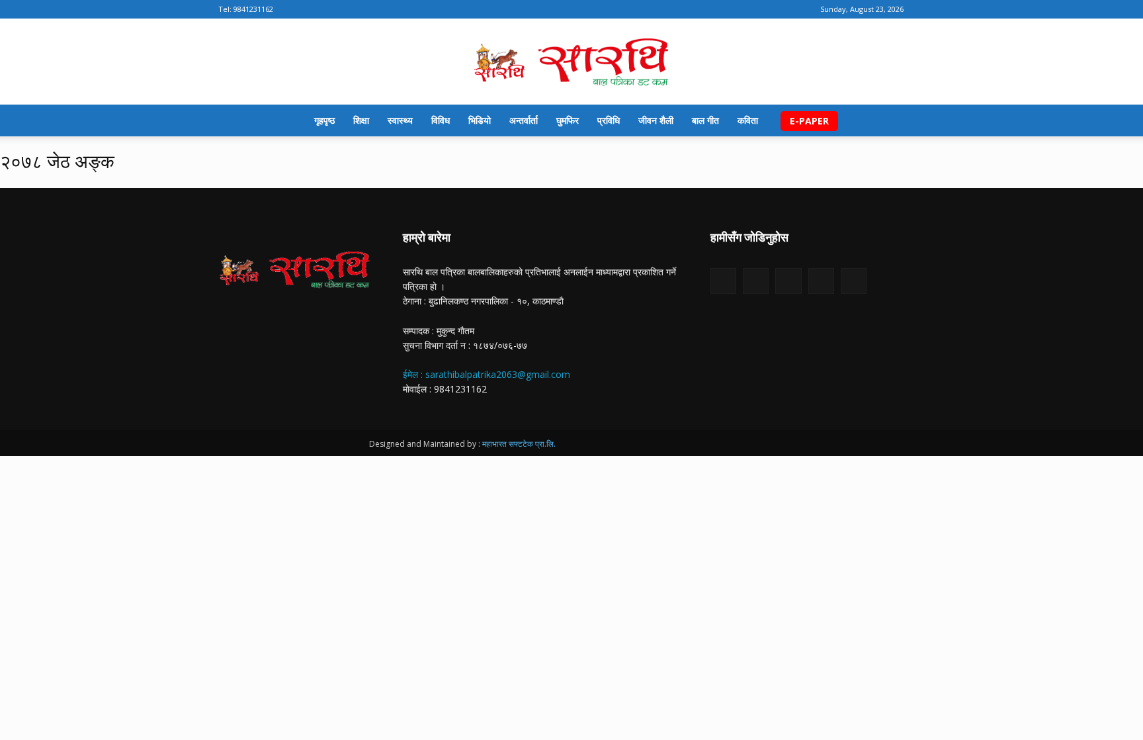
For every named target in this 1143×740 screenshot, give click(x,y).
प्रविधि (608, 120)
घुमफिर (567, 120)
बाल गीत (705, 120)
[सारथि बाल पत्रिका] (571, 62)
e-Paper (809, 121)
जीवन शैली (655, 120)
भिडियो (479, 120)
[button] (909, 121)
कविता (748, 120)
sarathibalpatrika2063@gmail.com (497, 374)
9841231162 (253, 9)
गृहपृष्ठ (324, 120)
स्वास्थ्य (400, 120)
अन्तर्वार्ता (523, 120)
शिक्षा (361, 120)
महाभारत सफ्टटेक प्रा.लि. (519, 443)
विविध (440, 120)
